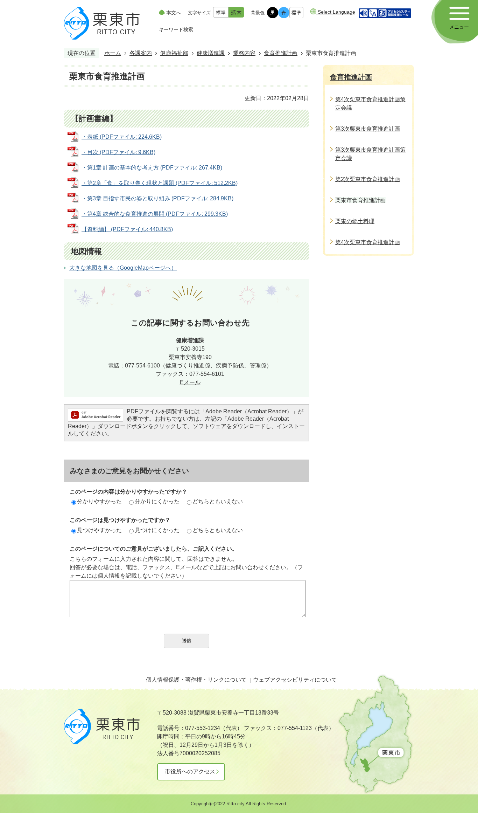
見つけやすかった (99, 530)
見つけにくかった (157, 530)
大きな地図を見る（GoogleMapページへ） (123, 268)
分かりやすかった (99, 501)
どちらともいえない (217, 501)
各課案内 (140, 53)
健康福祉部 (174, 53)
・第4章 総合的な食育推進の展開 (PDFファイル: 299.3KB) (155, 214)
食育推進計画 (280, 53)
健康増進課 (211, 53)
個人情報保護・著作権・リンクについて (196, 680)
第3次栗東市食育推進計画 (367, 129)
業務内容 (244, 53)
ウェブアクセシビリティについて (295, 680)
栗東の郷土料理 (354, 221)
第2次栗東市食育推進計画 (367, 179)
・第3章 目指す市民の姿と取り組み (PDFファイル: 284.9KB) (157, 198)
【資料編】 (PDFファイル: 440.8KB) (127, 229)
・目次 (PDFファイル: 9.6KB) (118, 152)
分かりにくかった (157, 501)
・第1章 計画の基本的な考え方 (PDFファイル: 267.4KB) (152, 168)
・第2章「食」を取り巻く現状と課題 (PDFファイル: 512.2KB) (160, 183)
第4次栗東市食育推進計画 (367, 242)
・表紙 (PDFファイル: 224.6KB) (122, 137)
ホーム (112, 53)
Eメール (190, 382)
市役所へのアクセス (190, 771)
